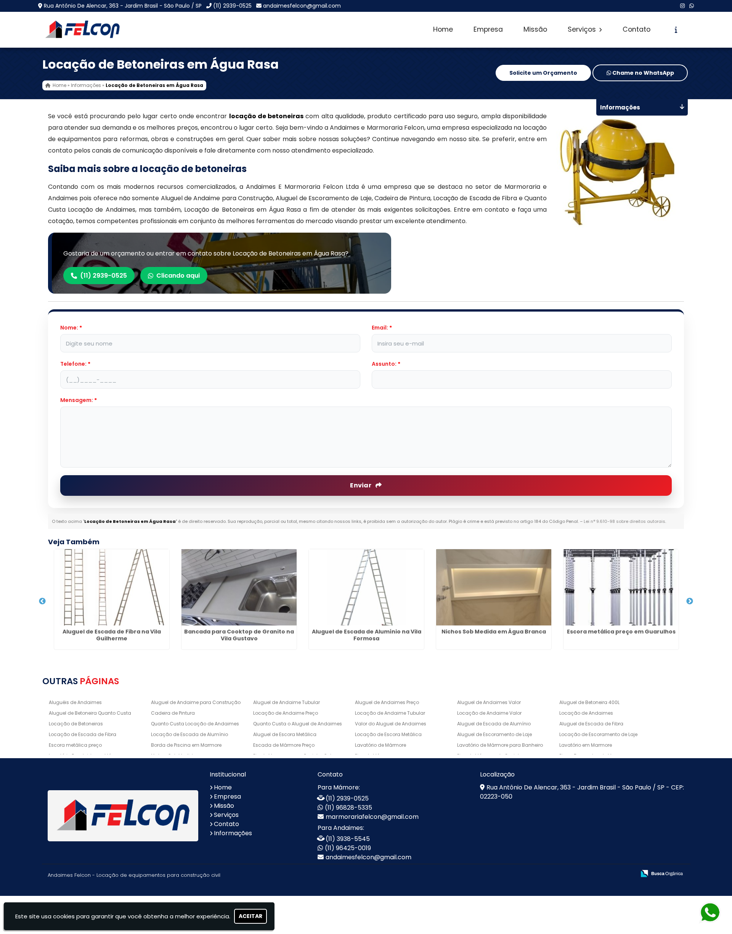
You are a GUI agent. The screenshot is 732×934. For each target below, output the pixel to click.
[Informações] (676, 30)
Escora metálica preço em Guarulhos (621, 631)
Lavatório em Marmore (585, 745)
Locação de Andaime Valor (489, 713)
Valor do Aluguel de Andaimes (390, 723)
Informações (233, 833)
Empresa (488, 29)
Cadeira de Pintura (173, 713)
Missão (535, 29)
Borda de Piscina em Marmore (186, 745)
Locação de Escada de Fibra (82, 734)
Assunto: (386, 364)
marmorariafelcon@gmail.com (372, 816)
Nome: (71, 327)
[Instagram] (682, 6)
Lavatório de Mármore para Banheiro (500, 745)
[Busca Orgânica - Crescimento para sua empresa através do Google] (661, 872)
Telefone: (75, 364)
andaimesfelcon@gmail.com (302, 6)
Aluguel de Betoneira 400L (589, 702)
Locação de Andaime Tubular (390, 713)
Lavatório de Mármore (380, 745)
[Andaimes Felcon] (123, 816)
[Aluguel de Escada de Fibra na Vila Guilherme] (111, 587)
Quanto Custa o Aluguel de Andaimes (297, 723)
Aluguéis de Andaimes (75, 702)
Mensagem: (78, 400)
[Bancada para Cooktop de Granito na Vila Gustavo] (239, 587)
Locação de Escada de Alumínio (189, 734)
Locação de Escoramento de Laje (598, 734)
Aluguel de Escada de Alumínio (494, 723)
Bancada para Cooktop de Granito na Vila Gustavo (239, 635)
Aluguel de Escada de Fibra (591, 723)
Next (689, 601)
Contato (636, 29)
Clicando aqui (178, 275)
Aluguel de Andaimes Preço (387, 702)
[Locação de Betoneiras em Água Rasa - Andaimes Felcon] (82, 30)
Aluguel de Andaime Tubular (286, 702)
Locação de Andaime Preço (285, 713)
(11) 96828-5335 (348, 807)
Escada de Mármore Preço (284, 745)
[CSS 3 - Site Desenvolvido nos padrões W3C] (600, 874)
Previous (42, 601)
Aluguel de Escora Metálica (284, 734)
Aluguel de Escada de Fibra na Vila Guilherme (112, 635)
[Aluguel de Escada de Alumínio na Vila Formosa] (366, 587)
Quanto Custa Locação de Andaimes (195, 723)
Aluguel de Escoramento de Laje (494, 734)
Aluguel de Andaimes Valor (489, 702)
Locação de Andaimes (586, 713)
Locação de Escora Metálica (388, 734)
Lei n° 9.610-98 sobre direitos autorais (624, 521)
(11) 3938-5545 (348, 838)
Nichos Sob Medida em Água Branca (493, 631)
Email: (382, 327)
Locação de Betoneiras (76, 723)
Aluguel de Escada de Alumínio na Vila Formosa (366, 635)
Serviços (583, 29)
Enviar (361, 485)
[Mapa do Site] (554, 874)
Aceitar (250, 916)
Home (443, 29)
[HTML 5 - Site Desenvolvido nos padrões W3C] (574, 874)
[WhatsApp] (691, 6)
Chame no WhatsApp (642, 73)
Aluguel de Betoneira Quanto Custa (90, 713)
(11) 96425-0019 (348, 848)
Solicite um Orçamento (543, 73)
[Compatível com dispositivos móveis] (626, 874)
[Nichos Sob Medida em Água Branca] (493, 587)
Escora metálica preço (75, 745)
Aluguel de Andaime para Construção (196, 702)
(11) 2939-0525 (232, 6)
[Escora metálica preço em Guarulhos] (621, 587)
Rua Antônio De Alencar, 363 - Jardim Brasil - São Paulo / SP (123, 6)
